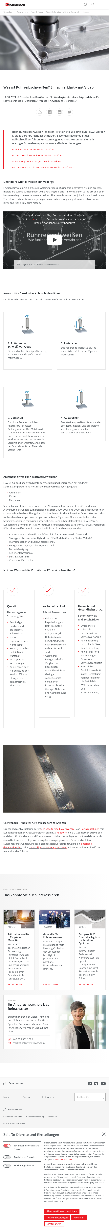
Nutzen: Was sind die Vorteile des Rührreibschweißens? (43, 167)
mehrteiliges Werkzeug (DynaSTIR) (48, 847)
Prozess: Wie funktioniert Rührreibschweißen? (37, 155)
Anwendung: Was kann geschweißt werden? (36, 161)
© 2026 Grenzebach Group (14, 1123)
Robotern (61, 832)
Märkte (7, 1097)
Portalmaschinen (90, 829)
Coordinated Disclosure (12, 1116)
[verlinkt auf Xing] (96, 1083)
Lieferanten (48, 1097)
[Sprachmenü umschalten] (85, 4)
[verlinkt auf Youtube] (103, 1083)
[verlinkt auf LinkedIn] (90, 1083)
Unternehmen (22, 12)
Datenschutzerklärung (35, 1116)
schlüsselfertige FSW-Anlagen (57, 829)
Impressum (52, 1116)
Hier (33, 219)
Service (27, 1097)
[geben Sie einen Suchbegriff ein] (102, 1097)
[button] (92, 4)
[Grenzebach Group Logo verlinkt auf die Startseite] (14, 4)
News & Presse (37, 12)
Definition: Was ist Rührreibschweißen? (33, 149)
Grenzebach (8, 12)
